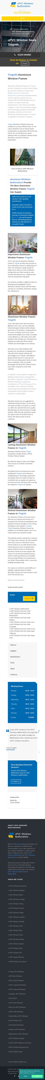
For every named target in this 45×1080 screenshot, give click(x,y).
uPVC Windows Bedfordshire (19, 609)
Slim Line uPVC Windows (17, 1007)
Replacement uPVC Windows (18, 1034)
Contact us (13, 674)
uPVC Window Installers (17, 917)
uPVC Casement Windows (17, 985)
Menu (22, 18)
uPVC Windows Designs (17, 899)
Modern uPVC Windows (17, 1029)
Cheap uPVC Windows (16, 972)
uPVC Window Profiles (16, 939)
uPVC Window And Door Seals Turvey (22, 629)
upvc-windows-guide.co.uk (17, 1062)
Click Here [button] (31, 1072)
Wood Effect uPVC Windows (18, 1016)
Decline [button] (25, 1076)
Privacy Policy (12, 1073)
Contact (25, 63)
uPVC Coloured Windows (17, 989)
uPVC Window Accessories (18, 886)
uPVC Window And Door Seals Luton (22, 622)
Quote (12, 669)
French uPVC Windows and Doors (20, 1043)
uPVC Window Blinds (16, 895)
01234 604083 (22, 13)
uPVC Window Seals (15, 948)
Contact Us (28, 598)
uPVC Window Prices (16, 935)
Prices (12, 663)
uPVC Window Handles (16, 921)
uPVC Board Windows (16, 980)
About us (13, 645)
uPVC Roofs (13, 998)
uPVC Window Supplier (16, 1038)
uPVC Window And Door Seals (20, 611)
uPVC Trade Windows (16, 1012)
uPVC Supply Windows (16, 957)
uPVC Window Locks (16, 926)
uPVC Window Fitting (16, 904)
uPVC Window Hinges (16, 913)
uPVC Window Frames (16, 908)
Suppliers (13, 651)
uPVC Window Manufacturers (19, 1047)
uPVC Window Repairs (16, 944)
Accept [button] (37, 1076)
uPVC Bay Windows (15, 976)
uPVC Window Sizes (15, 1052)
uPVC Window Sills (15, 953)
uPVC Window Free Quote (17, 961)
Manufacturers (15, 657)
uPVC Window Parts (15, 930)
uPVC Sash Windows (16, 1003)
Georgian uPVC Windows (17, 994)
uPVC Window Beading (16, 890)
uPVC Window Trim (15, 1020)
